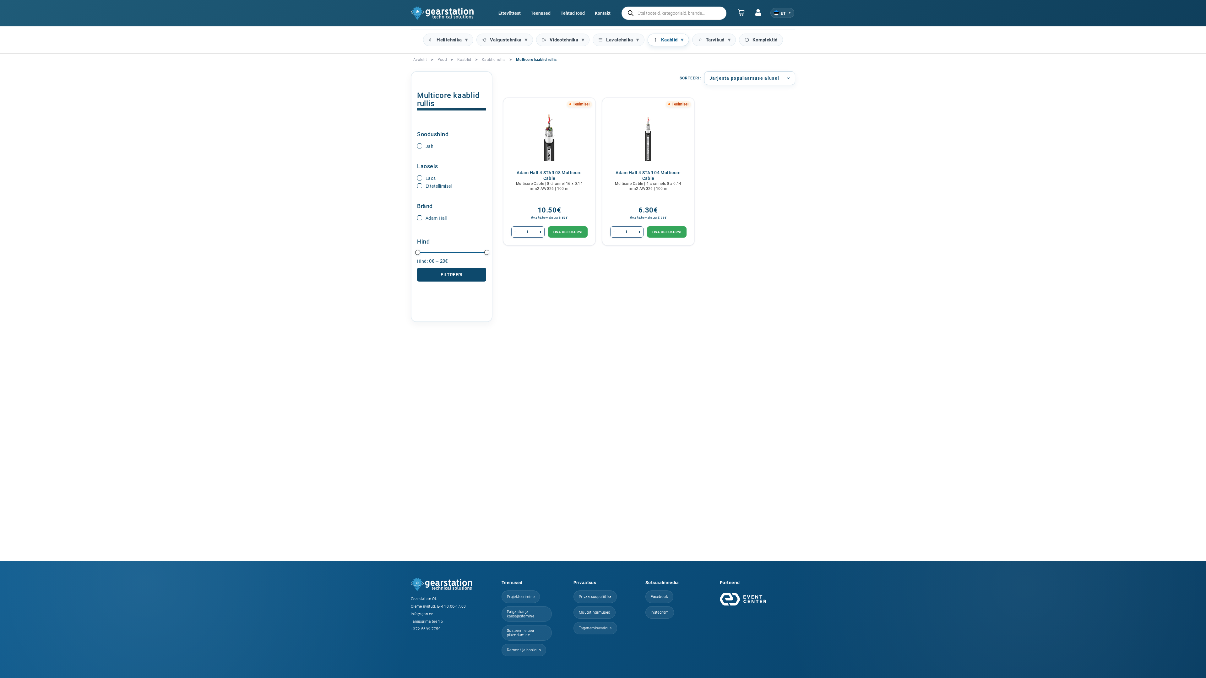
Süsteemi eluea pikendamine (520, 632)
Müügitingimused (594, 612)
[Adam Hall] (419, 217)
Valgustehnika (506, 40)
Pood (442, 59)
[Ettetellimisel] (419, 185)
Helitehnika (449, 40)
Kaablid (669, 40)
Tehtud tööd (573, 13)
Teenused (541, 13)
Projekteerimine (521, 597)
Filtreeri (452, 274)
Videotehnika (564, 40)
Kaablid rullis (494, 59)
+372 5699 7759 (426, 629)
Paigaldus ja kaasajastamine (520, 614)
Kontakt (603, 13)
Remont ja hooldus (524, 650)
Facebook (659, 597)
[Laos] (419, 177)
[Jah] (419, 145)
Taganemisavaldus (595, 628)
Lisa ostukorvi (568, 232)
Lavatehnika (619, 40)
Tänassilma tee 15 (427, 621)
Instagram (660, 612)
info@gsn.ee (422, 614)
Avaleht (420, 59)
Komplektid (765, 40)
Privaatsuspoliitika (595, 597)
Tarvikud (715, 40)
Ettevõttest (509, 13)
